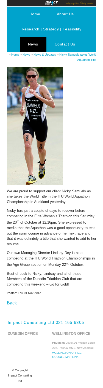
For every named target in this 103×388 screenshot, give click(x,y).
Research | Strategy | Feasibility (52, 29)
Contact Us (65, 44)
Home (34, 14)
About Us (65, 14)
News (33, 44)
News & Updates (45, 54)
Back (12, 303)
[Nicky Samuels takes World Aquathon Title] (35, 184)
